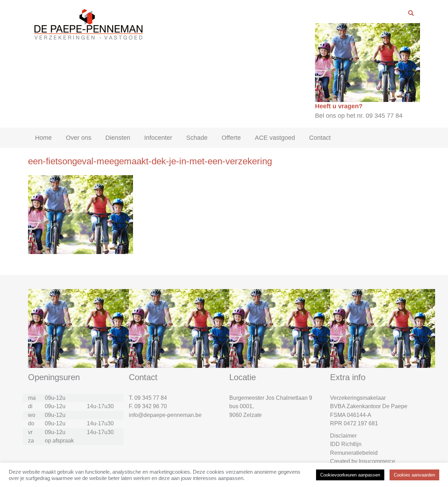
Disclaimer (343, 436)
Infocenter (158, 137)
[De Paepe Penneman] (87, 24)
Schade (197, 137)
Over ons (78, 137)
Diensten (117, 137)
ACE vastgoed (275, 137)
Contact (320, 137)
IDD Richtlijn (346, 444)
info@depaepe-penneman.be (165, 415)
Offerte (231, 137)
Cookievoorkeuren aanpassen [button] (350, 475)
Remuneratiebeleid (354, 453)
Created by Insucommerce (362, 461)
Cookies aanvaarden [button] (414, 475)
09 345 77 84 (150, 398)
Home (43, 137)
